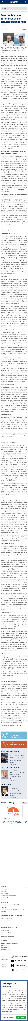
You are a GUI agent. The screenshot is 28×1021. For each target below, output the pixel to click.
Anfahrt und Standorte (6, 898)
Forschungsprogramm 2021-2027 (10, 905)
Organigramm (4, 893)
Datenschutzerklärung (19, 1009)
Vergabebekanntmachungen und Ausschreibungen (9, 944)
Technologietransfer (6, 932)
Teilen (23, 29)
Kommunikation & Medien (7, 936)
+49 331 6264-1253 (16, 760)
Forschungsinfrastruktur (7, 918)
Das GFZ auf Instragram (21, 956)
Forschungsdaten (5, 921)
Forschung (4, 902)
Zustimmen (21, 1017)
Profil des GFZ (4, 889)
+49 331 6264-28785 (16, 776)
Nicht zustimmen (8, 1017)
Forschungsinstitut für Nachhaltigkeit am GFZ (13, 909)
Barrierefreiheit (5, 959)
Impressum (3, 964)
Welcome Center (5, 949)
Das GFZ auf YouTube (21, 961)
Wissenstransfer (5, 930)
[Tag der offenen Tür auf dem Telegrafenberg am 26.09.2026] (13, 811)
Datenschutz (4, 962)
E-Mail (12, 762)
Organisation (4, 891)
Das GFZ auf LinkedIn (20, 970)
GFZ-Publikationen (5, 911)
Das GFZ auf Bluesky (20, 965)
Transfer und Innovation (9, 927)
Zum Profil (13, 764)
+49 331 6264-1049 (16, 793)
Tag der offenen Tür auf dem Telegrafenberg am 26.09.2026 (12, 822)
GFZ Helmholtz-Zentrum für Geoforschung (14, 2)
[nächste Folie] (26, 803)
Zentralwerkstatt (5, 947)
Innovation (3, 934)
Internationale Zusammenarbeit (9, 895)
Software (3, 923)
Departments (4, 907)
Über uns (3, 886)
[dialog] (14, 1000)
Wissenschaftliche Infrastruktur (12, 916)
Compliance (4, 966)
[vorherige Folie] (23, 803)
